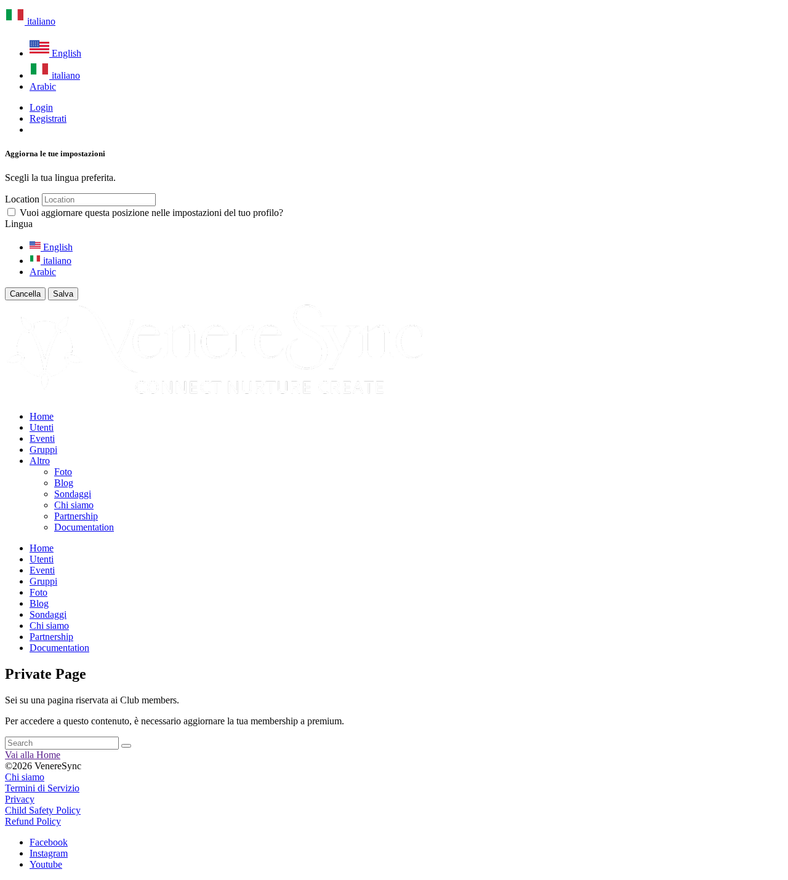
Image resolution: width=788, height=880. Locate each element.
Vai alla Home (32, 755)
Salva (63, 293)
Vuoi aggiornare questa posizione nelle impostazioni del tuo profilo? (151, 212)
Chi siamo (24, 777)
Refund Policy (33, 821)
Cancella (25, 293)
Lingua (19, 223)
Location (22, 199)
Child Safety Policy (43, 810)
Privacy (19, 799)
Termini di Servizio (42, 788)
